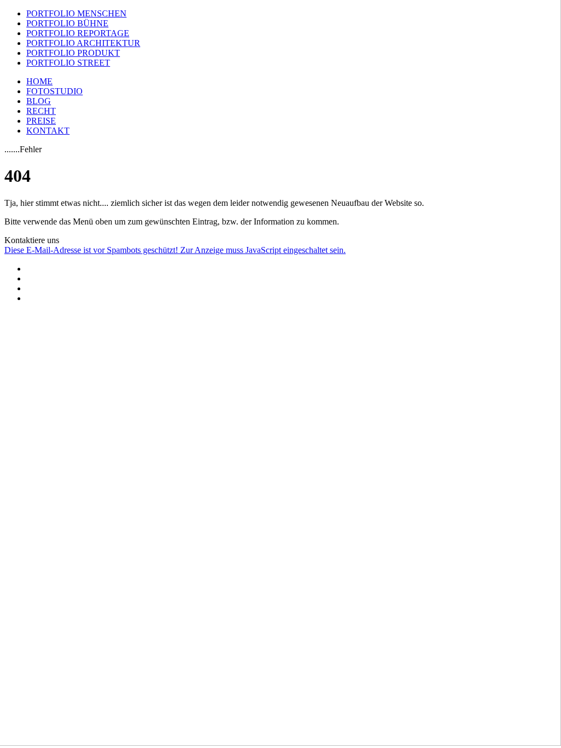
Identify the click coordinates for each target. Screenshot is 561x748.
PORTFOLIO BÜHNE (67, 23)
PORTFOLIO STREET (68, 62)
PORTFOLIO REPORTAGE (77, 33)
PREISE (41, 120)
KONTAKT (48, 130)
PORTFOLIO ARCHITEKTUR (83, 43)
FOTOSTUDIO (54, 91)
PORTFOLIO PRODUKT (73, 52)
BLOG (38, 101)
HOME (39, 81)
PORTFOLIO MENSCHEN (76, 13)
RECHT (41, 111)
